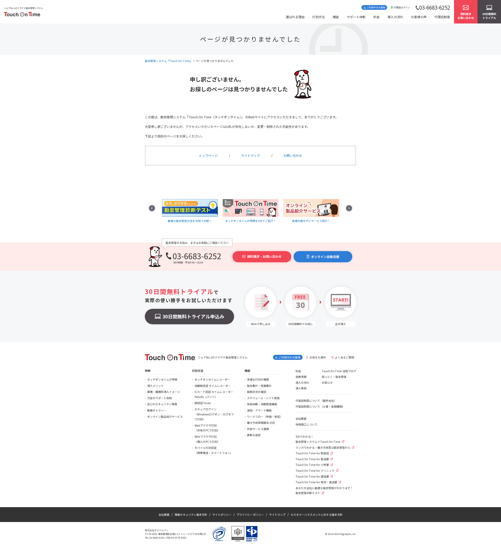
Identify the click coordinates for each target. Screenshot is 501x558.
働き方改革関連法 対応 (261, 423)
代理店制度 (442, 16)
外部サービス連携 (258, 429)
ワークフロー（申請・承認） (265, 417)
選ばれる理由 (295, 16)
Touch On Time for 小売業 (312, 465)
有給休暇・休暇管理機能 (262, 404)
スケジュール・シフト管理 (263, 398)
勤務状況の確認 (256, 392)
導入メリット (155, 386)
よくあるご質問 (344, 357)
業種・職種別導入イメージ (163, 392)
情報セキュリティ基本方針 (191, 515)
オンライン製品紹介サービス (165, 417)
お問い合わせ (292, 155)
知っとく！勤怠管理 (334, 377)
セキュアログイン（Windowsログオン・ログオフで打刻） (214, 414)
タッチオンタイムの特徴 (162, 379)
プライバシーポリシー (250, 515)
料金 (376, 16)
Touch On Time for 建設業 (312, 476)
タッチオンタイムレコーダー (212, 379)
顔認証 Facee (203, 403)
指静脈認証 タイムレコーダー (213, 386)
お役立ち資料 (317, 357)
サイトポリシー (222, 515)
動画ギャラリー (156, 410)
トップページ (208, 155)
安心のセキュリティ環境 (162, 404)
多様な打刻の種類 (258, 379)
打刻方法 (318, 16)
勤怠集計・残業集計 (259, 386)
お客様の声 (419, 16)
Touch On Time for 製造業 (312, 459)
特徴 (147, 371)
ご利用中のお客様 (376, 7)
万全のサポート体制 (159, 398)
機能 (336, 16)
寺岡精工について (306, 424)
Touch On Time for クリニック (315, 471)
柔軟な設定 (254, 435)
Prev (152, 208)
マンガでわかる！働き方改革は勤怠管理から (323, 447)
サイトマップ (250, 155)
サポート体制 (356, 16)
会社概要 (301, 419)
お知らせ (327, 383)
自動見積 (301, 377)
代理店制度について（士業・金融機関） (320, 406)
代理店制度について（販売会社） (316, 401)
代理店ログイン (402, 7)
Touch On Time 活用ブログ (339, 371)
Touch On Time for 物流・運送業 (316, 482)
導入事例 (301, 388)
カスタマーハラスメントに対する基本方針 (317, 515)
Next (349, 208)
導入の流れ (395, 16)
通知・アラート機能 (259, 410)
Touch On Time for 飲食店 (312, 453)
